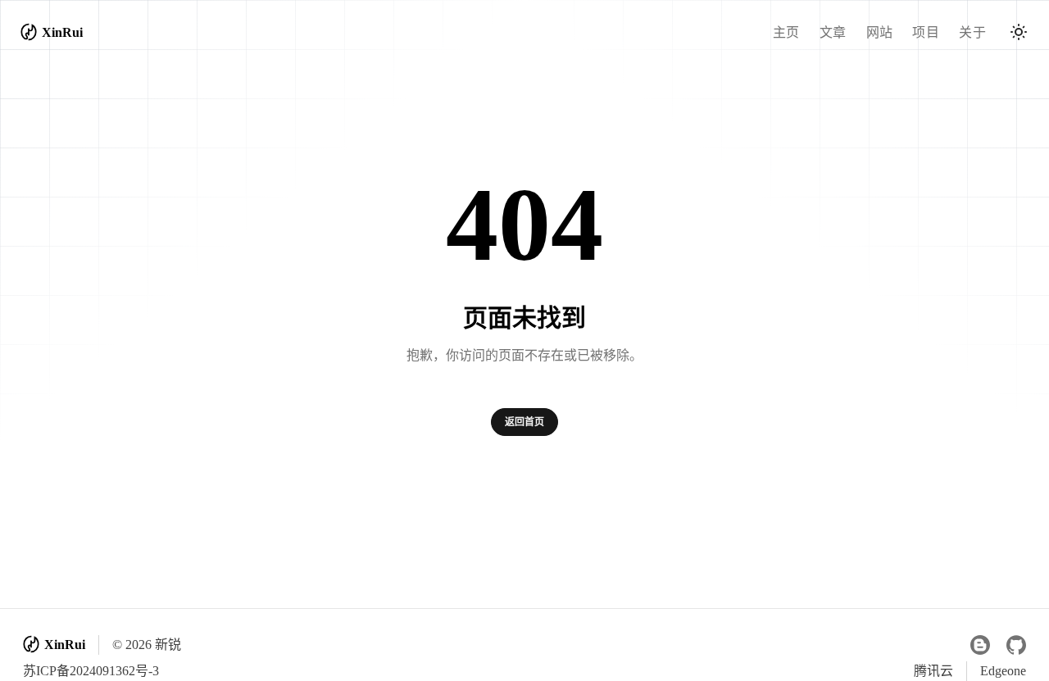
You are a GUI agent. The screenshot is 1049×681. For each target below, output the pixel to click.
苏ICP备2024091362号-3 (91, 671)
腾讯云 (933, 671)
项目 (925, 32)
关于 (972, 32)
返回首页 (524, 422)
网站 (879, 32)
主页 (786, 32)
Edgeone (1003, 671)
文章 (833, 32)
